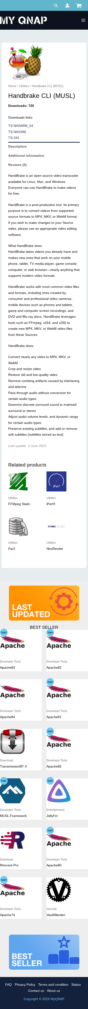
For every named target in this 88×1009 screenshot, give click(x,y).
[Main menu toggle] (83, 20)
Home (12, 86)
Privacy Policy (25, 984)
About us (53, 991)
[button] (56, 6)
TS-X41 (13, 138)
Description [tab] (17, 146)
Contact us (36, 991)
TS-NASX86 (17, 132)
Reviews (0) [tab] (17, 165)
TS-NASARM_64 (20, 126)
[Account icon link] (67, 5)
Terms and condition (53, 984)
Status (76, 984)
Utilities (24, 86)
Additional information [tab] (26, 155)
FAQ (8, 984)
